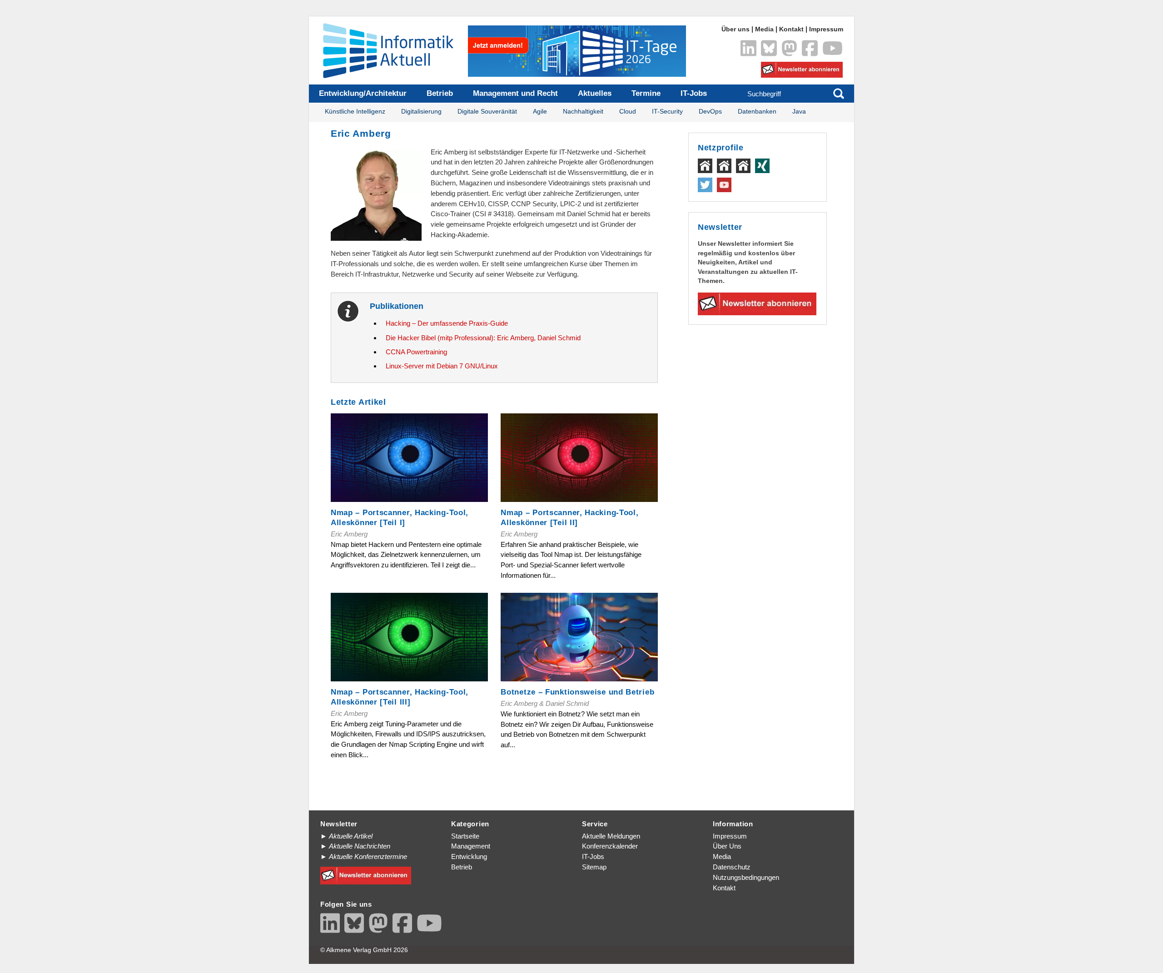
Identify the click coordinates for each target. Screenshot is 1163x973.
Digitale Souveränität (487, 111)
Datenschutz (731, 867)
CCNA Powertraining (416, 352)
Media (764, 29)
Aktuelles (594, 93)
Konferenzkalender (610, 846)
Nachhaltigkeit (583, 111)
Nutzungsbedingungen (746, 877)
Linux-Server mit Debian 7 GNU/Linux (442, 366)
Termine (646, 93)
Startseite (465, 836)
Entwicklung (469, 856)
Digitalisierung (421, 111)
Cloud (627, 111)
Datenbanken (757, 111)
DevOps (710, 111)
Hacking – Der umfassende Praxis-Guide (447, 323)
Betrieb (440, 93)
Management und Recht (515, 93)
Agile (540, 111)
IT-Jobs (694, 93)
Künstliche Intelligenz (355, 111)
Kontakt (791, 29)
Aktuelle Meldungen (611, 836)
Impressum (826, 29)
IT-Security (667, 111)
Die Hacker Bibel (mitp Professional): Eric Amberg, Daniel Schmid (483, 338)
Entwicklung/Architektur (363, 93)
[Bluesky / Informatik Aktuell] (769, 48)
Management (470, 846)
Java (799, 111)
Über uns (735, 29)
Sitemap (594, 867)
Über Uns (727, 846)
